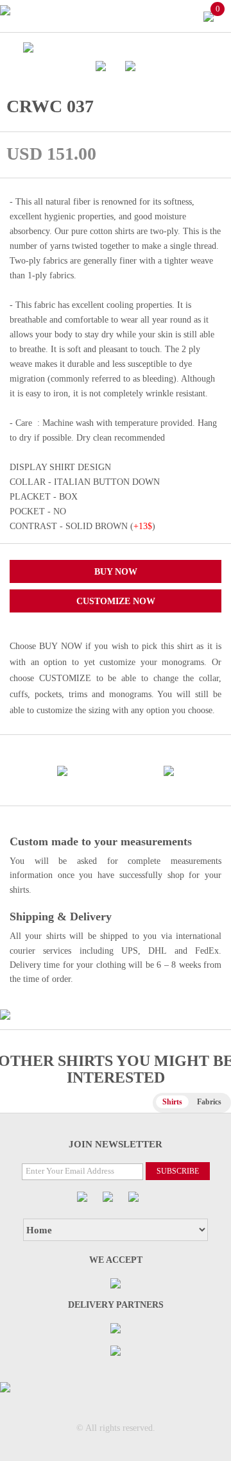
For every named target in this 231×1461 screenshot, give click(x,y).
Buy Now (115, 572)
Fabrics (209, 1101)
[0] (208, 16)
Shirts (172, 1101)
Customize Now (115, 601)
